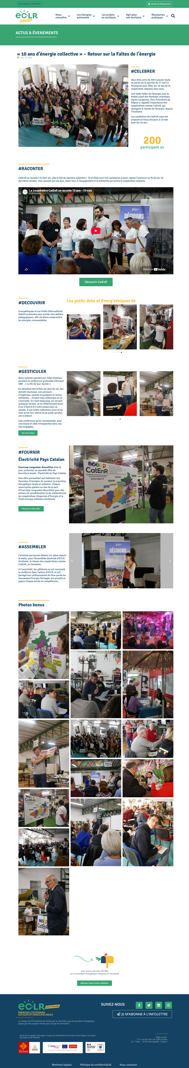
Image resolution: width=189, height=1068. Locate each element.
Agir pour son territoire (133, 16)
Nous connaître (61, 16)
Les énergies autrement (84, 16)
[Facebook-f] (139, 1005)
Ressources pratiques (158, 16)
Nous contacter (128, 1064)
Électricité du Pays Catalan (52, 473)
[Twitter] (148, 1005)
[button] (173, 16)
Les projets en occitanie (109, 16)
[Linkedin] (158, 1005)
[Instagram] (168, 1005)
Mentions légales (62, 1064)
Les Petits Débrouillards (50, 311)
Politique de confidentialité (95, 1064)
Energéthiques (26, 311)
